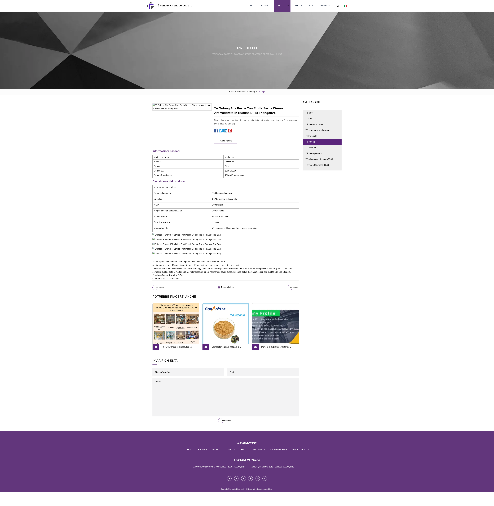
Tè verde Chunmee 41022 (317, 165)
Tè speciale (311, 119)
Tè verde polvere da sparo (317, 130)
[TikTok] (264, 478)
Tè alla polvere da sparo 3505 (319, 159)
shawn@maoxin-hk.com (265, 489)
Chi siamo (264, 6)
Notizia (298, 6)
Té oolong (250, 92)
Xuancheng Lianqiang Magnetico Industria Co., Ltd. (219, 467)
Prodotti (280, 6)
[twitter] (243, 478)
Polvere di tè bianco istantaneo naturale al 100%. (275, 348)
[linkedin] (236, 478)
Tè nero (309, 113)
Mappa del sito (278, 450)
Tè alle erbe (311, 148)
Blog (311, 6)
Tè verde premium (314, 153)
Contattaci (325, 6)
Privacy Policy (300, 450)
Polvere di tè (311, 136)
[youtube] (250, 478)
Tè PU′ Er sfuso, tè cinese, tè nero (177, 347)
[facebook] (229, 478)
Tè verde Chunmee (314, 124)
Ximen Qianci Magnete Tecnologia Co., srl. (273, 467)
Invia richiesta (225, 141)
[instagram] (257, 478)
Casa (251, 6)
